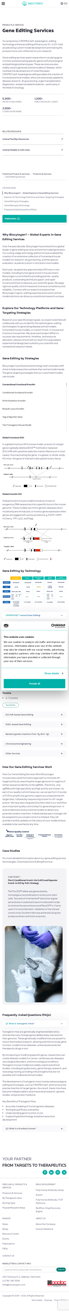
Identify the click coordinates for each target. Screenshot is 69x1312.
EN (65, 3)
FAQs (5, 1248)
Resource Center (10, 1233)
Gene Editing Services (15, 177)
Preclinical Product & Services (16, 174)
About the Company (46, 1224)
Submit (61, 1269)
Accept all (34, 683)
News (5, 1224)
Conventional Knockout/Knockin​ (18, 384)
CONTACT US (8, 1255)
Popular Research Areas (13, 1207)
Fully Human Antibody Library (50, 1190)
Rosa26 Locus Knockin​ (13, 409)
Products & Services (42, 174)
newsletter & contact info (16, 1263)
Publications (8, 1243)
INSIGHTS (6, 1218)
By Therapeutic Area (12, 1198)
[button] (34, 615)
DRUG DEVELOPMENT (46, 1184)
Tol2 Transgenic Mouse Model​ (16, 425)
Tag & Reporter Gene (12, 417)
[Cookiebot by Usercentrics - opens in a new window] (51, 626)
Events (5, 1238)
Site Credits (37, 1300)
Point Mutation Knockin (14, 400)
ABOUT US (41, 1218)
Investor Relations (44, 1229)
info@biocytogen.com (13, 1284)
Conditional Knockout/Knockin (17, 392)
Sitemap (48, 1300)
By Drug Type (8, 1203)
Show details (51, 673)
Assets (39, 1195)
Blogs (5, 1229)
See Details (10, 705)
